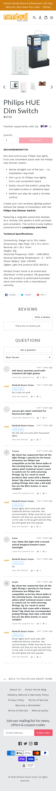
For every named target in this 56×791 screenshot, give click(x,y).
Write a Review (42, 317)
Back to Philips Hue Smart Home (30, 678)
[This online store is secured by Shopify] (28, 767)
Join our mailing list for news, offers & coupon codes (28, 723)
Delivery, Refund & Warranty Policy (28, 694)
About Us (15, 689)
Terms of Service (38, 700)
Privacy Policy (16, 700)
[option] (14, 85)
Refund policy (40, 710)
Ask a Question (28, 350)
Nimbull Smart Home (27, 777)
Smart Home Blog (35, 689)
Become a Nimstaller (28, 705)
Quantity (7, 135)
